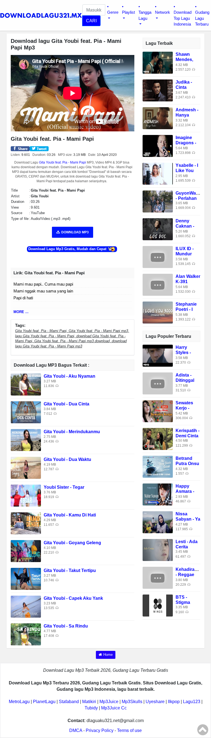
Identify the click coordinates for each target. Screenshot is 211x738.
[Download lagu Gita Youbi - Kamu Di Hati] (26, 523)
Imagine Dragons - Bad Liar (186, 142)
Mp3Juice (108, 701)
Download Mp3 (75, 232)
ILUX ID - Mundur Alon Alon (186, 253)
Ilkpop (174, 701)
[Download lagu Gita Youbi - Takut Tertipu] (26, 579)
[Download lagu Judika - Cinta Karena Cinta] (158, 90)
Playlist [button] (128, 12)
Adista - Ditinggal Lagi (185, 380)
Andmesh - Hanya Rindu (187, 115)
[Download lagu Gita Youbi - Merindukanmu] (26, 440)
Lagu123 (191, 701)
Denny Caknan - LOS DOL (185, 226)
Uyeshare (155, 701)
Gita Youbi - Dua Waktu (67, 459)
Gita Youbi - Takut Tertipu (70, 570)
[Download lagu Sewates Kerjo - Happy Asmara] (158, 411)
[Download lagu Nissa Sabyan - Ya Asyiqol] (158, 522)
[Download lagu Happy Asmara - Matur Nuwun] (158, 494)
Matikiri (89, 701)
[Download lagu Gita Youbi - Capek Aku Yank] (26, 606)
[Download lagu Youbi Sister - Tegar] (26, 495)
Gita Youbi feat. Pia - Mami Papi (62, 162)
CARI (91, 20)
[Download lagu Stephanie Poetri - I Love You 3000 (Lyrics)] (158, 312)
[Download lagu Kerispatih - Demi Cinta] (158, 439)
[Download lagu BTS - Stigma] (158, 605)
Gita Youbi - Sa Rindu (66, 626)
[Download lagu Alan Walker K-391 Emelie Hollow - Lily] (158, 284)
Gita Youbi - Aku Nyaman (69, 376)
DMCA (75, 730)
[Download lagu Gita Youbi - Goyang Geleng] (26, 551)
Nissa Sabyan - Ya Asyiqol (188, 519)
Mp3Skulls (132, 701)
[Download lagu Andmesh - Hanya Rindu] (158, 118)
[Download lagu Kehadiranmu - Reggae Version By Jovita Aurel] (158, 578)
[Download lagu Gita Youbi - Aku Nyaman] (26, 384)
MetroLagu (19, 701)
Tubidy (91, 708)
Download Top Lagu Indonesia (182, 18)
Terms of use (129, 730)
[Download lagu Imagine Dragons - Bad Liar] (158, 145)
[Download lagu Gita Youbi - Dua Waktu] (26, 468)
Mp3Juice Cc (114, 708)
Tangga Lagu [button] (144, 15)
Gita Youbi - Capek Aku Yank (73, 598)
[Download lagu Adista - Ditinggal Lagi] (158, 383)
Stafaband (69, 701)
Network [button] (162, 12)
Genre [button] (112, 12)
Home (108, 655)
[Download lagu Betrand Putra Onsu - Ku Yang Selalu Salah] (158, 467)
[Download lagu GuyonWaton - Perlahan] (158, 201)
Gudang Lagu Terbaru (202, 18)
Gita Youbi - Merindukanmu (72, 431)
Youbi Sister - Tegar (64, 487)
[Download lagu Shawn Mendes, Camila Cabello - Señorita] (158, 62)
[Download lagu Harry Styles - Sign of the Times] (158, 355)
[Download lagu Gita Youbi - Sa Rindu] (26, 634)
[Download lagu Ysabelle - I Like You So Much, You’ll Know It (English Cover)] (158, 173)
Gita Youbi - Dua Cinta (66, 404)
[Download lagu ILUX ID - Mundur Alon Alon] (158, 257)
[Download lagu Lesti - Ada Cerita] (158, 550)
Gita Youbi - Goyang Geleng (72, 542)
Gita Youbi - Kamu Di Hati (70, 515)
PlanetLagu (44, 701)
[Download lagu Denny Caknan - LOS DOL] (158, 229)
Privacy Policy (99, 730)
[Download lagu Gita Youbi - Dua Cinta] (26, 412)
